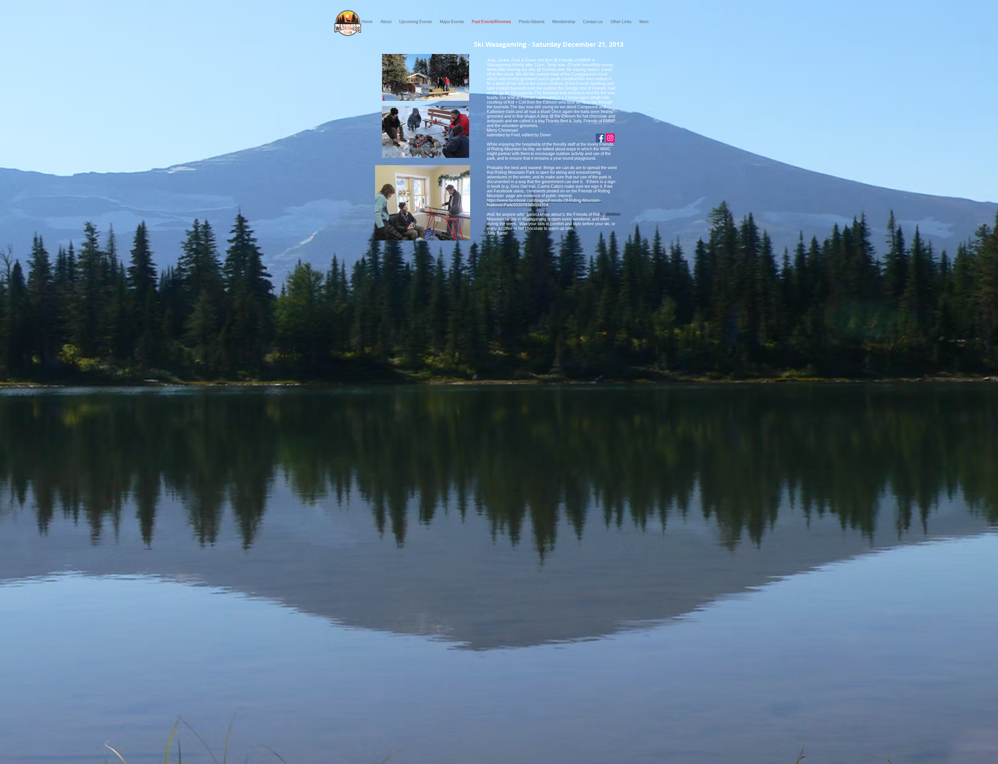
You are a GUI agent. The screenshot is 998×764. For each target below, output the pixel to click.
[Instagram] (610, 137)
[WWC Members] (600, 137)
